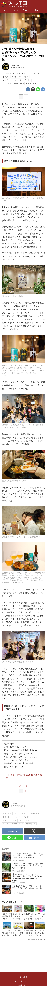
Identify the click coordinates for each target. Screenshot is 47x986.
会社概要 (23, 977)
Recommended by (33, 939)
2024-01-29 (15, 65)
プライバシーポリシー (23, 981)
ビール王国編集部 (17, 68)
